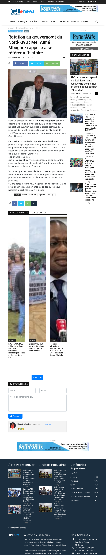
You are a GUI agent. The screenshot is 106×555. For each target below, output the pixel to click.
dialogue (51, 195)
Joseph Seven (75, 93)
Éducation (74, 73)
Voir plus (37, 377)
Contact (42, 1)
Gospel (54, 21)
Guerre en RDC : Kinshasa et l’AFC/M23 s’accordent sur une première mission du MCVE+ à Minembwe (91, 145)
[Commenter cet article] (34, 203)
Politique (22, 21)
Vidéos (63, 21)
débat (38, 28)
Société (33, 21)
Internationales (79, 21)
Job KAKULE (16, 57)
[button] (44, 8)
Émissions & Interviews (24, 28)
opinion (42, 195)
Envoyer (17, 416)
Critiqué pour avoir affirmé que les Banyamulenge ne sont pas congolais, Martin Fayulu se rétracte (91, 192)
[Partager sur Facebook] (15, 203)
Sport (45, 21)
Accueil (11, 28)
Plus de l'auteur (39, 213)
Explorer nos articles (17, 528)
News (12, 21)
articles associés (19, 213)
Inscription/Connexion (56, 1)
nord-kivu (32, 195)
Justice (53, 340)
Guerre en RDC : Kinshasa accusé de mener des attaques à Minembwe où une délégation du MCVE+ (91, 122)
